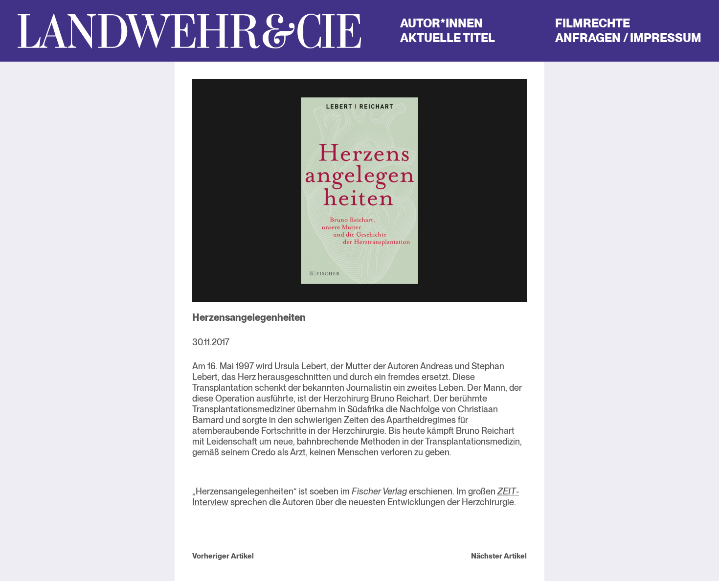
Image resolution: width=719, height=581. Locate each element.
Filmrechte (592, 23)
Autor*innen (441, 23)
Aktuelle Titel (447, 38)
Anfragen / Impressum (628, 38)
